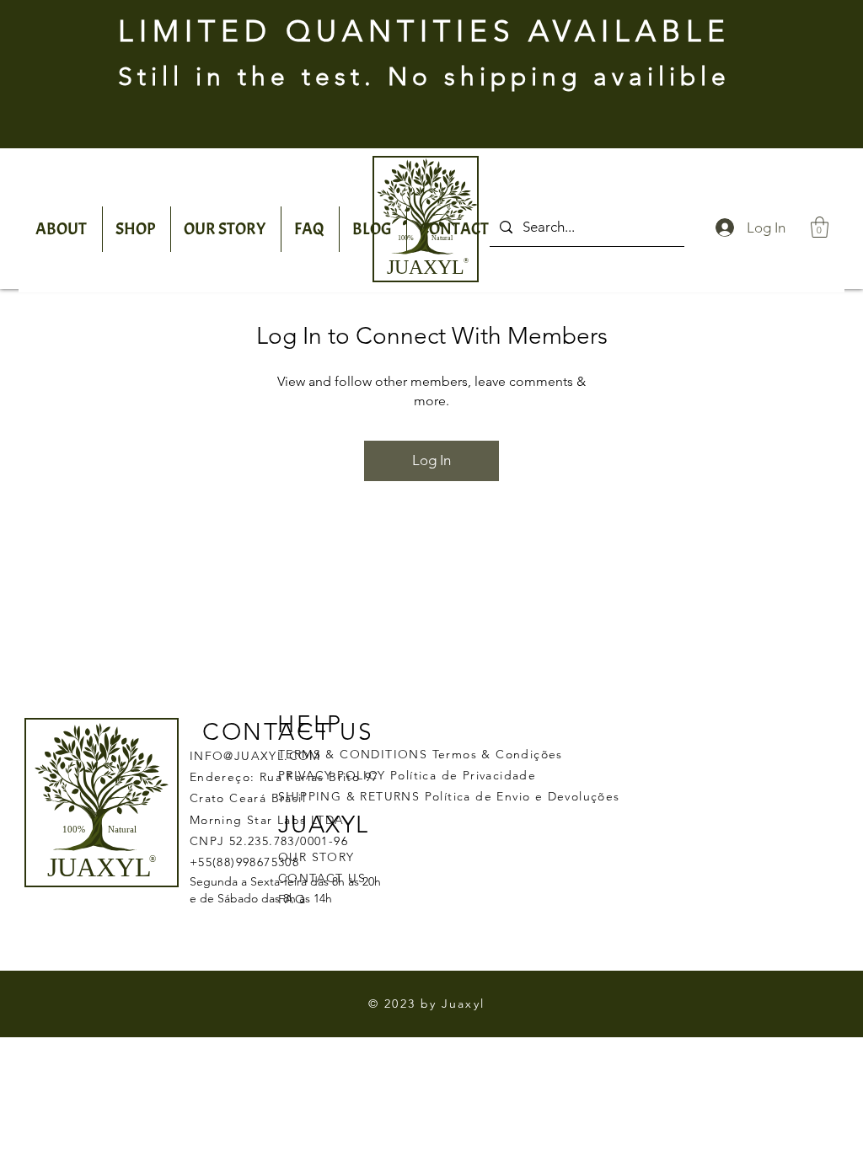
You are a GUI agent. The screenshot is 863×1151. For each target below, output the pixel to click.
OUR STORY (316, 857)
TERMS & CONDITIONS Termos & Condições (420, 754)
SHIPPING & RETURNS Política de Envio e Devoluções (449, 796)
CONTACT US (322, 878)
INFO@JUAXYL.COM (255, 755)
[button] (819, 227)
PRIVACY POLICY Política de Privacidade (407, 775)
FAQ (292, 899)
